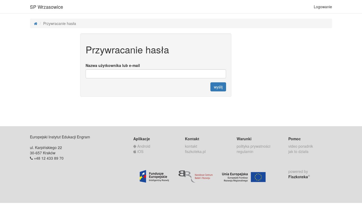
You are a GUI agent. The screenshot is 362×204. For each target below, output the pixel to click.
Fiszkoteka (299, 176)
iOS (139, 151)
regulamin (245, 151)
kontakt (191, 146)
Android (143, 146)
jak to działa (298, 151)
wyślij (218, 87)
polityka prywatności (253, 146)
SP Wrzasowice (46, 6)
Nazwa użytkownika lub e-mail (113, 65)
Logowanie (323, 6)
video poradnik (300, 146)
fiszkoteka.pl (195, 151)
